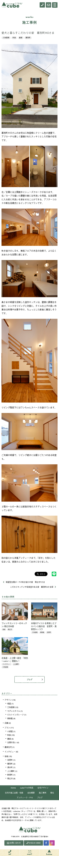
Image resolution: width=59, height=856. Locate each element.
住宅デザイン (43, 788)
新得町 (10, 775)
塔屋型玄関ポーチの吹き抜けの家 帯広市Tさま (25, 582)
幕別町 (28, 38)
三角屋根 (6, 38)
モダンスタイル (13, 711)
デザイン (8, 700)
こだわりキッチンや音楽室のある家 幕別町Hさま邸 (31, 587)
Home (13, 788)
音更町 (10, 760)
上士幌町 (11, 771)
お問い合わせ (15, 843)
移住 (52, 793)
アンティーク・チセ (25, 797)
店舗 (6, 723)
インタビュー (10, 751)
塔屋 (9, 703)
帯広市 (10, 778)
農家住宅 (8, 747)
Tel (9, 854)
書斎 (20, 38)
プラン (7, 727)
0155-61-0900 (35, 843)
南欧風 (10, 718)
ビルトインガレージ (15, 714)
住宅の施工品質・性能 (14, 793)
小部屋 (10, 731)
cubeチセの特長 (26, 788)
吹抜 (14, 38)
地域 (6, 756)
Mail (29, 854)
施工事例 (42, 793)
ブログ (30, 679)
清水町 (10, 767)
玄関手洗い (11, 742)
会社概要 (31, 793)
